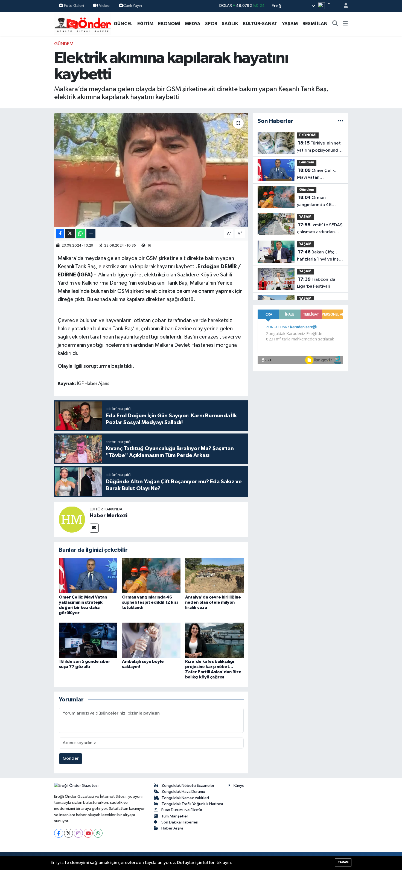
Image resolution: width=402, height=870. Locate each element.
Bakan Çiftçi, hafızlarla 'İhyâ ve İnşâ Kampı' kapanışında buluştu (319, 256)
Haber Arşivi (172, 828)
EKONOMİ (169, 23)
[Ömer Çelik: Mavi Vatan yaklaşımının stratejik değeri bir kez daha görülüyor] (88, 575)
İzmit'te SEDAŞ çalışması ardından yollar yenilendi (319, 229)
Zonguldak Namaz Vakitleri (185, 798)
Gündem (64, 44)
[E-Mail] (94, 528)
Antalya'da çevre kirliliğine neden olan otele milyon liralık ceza (213, 602)
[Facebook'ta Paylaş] (60, 233)
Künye (239, 786)
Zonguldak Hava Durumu (183, 792)
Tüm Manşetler (174, 816)
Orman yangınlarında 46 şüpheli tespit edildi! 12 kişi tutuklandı (150, 602)
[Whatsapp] (98, 833)
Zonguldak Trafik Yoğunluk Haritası (192, 804)
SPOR (211, 23)
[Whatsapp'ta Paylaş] (80, 233)
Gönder (71, 758)
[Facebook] (58, 833)
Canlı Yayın (132, 6)
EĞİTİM (145, 23)
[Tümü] (340, 121)
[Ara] (335, 23)
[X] (68, 833)
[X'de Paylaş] (70, 233)
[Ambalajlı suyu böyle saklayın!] (151, 640)
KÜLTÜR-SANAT (260, 23)
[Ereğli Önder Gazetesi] (82, 23)
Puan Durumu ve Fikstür (181, 810)
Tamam (343, 862)
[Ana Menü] (345, 23)
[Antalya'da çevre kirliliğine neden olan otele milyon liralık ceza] (214, 575)
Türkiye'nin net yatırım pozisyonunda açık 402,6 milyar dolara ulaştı (319, 147)
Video (104, 6)
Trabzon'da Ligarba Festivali (316, 283)
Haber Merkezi (108, 515)
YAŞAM (290, 23)
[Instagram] (78, 833)
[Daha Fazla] (90, 233)
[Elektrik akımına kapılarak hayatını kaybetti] (151, 170)
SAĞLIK (230, 23)
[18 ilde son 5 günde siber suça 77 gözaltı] (88, 640)
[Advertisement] (29, 123)
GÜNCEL (123, 23)
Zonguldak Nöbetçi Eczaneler (187, 786)
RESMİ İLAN (315, 23)
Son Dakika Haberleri (179, 822)
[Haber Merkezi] (72, 519)
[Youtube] (88, 833)
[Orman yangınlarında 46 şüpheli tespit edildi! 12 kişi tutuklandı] (151, 575)
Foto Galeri (74, 6)
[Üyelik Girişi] (343, 6)
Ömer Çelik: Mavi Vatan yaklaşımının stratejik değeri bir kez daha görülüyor (318, 174)
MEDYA (192, 23)
